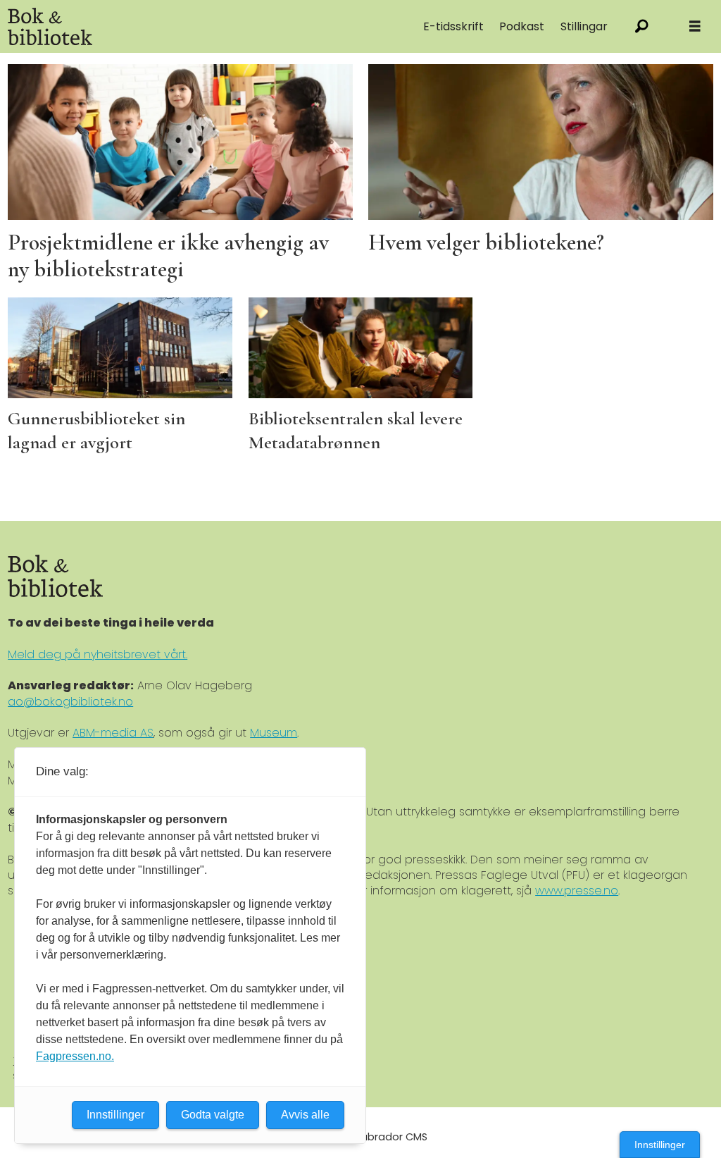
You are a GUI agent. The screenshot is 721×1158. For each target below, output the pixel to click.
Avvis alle (305, 1115)
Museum (273, 733)
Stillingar (584, 26)
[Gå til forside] (155, 26)
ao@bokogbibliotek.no (70, 702)
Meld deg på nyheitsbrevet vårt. (97, 654)
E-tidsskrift (453, 26)
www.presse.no (576, 890)
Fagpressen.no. (75, 1056)
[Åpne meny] (695, 26)
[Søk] (641, 26)
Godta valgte (212, 1115)
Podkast (521, 26)
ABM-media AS (113, 733)
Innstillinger (659, 1144)
